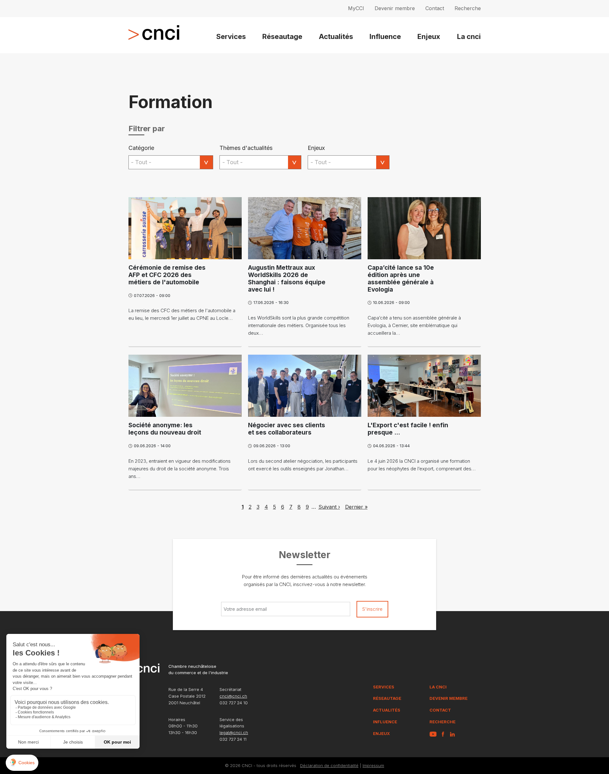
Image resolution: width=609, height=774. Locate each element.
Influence (385, 36)
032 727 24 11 (232, 739)
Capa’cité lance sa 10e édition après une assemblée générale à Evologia (401, 278)
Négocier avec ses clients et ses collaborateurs (286, 429)
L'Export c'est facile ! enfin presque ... (408, 429)
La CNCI (438, 686)
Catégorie (141, 148)
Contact (434, 8)
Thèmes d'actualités (245, 148)
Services (231, 36)
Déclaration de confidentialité (329, 765)
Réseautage (282, 36)
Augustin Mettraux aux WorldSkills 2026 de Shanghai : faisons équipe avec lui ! (286, 278)
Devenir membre (395, 8)
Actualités (336, 36)
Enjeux (428, 36)
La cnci (469, 36)
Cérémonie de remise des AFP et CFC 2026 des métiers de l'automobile (167, 275)
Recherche (468, 8)
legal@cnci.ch (233, 732)
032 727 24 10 (233, 702)
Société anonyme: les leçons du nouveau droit (164, 429)
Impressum (373, 765)
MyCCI (356, 8)
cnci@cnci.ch (233, 696)
